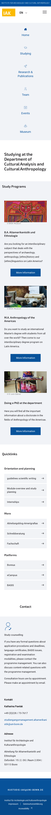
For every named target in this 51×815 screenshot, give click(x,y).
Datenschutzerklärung (33, 804)
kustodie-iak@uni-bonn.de (25, 790)
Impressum (13, 804)
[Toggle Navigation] (45, 12)
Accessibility (23, 808)
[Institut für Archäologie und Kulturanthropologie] (8, 12)
